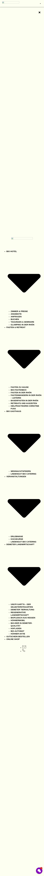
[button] (39, 871)
